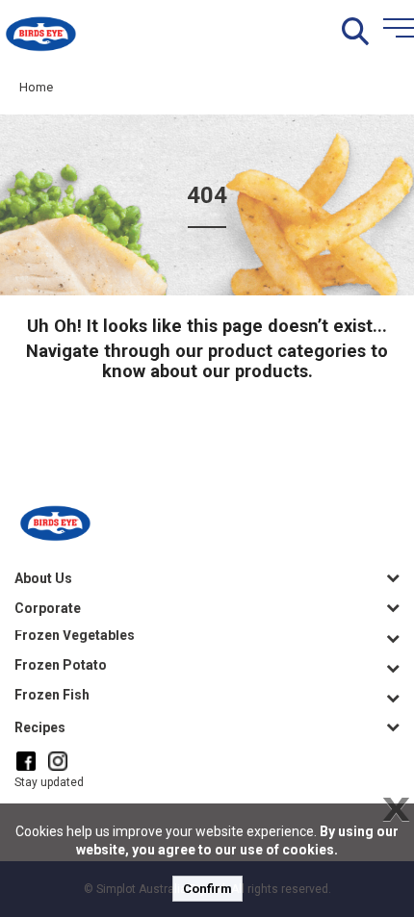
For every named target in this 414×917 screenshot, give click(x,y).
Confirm (207, 888)
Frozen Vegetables (74, 635)
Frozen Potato (60, 665)
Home (36, 87)
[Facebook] (26, 761)
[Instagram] (57, 761)
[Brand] (41, 32)
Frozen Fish (52, 694)
